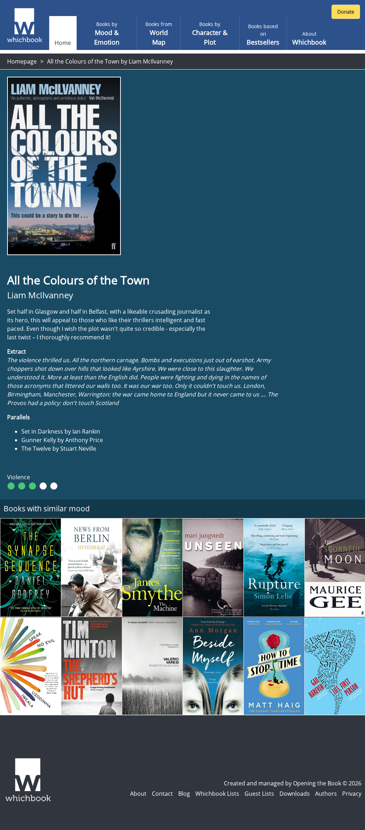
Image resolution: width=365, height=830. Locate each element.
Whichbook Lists (217, 794)
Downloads (294, 794)
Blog (184, 794)
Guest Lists (259, 794)
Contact (162, 794)
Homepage (22, 61)
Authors (326, 794)
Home (63, 43)
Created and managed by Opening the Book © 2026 (292, 783)
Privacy (351, 794)
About (138, 794)
